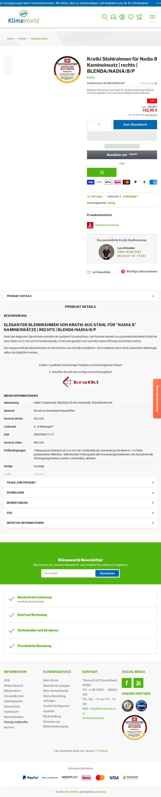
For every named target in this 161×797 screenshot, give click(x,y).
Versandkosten (14, 696)
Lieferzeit (103, 751)
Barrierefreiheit (13, 717)
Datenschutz (12, 706)
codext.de (100, 791)
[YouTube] (138, 683)
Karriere (9, 727)
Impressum (11, 711)
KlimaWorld (71, 791)
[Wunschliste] (131, 17)
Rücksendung (52, 716)
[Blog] (113, 17)
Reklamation (12, 691)
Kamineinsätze (39, 38)
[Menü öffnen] (152, 17)
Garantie (48, 711)
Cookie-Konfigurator (56, 706)
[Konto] (122, 17)
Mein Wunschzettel (55, 691)
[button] (122, 136)
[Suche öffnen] (105, 17)
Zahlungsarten (13, 701)
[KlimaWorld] (139, 726)
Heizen (22, 38)
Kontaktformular (93, 718)
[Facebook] (127, 683)
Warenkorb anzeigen (56, 685)
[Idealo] (141, 706)
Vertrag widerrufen (16, 722)
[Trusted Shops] (128, 706)
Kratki (91, 77)
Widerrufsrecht (13, 685)
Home (10, 38)
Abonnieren (107, 573)
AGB (7, 680)
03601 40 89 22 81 (129, 252)
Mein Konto (50, 680)
